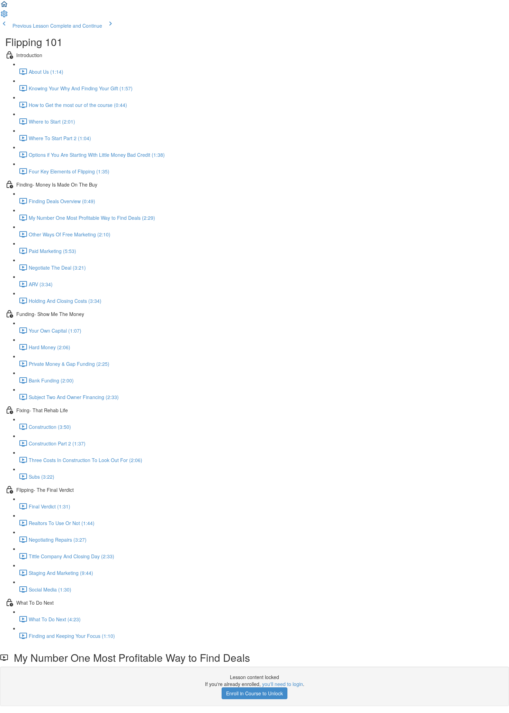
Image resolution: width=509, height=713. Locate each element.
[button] (4, 6)
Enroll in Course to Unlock (254, 693)
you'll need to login (282, 683)
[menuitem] (4, 15)
